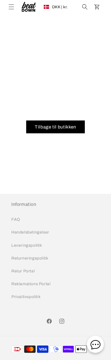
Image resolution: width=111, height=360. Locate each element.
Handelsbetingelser (30, 232)
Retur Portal (23, 271)
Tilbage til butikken (55, 126)
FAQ (15, 219)
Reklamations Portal (30, 284)
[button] (11, 7)
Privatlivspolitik (25, 297)
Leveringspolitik (26, 245)
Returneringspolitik (29, 258)
